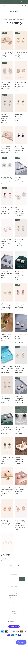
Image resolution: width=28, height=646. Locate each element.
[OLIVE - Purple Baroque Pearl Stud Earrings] (21, 292)
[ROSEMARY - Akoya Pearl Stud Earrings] (7, 260)
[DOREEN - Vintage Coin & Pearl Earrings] (7, 446)
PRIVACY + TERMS (14, 595)
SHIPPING (14, 591)
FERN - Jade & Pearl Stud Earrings (19, 116)
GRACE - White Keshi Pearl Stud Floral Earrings (6, 179)
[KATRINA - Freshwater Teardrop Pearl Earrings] (7, 103)
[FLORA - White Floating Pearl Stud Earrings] (21, 385)
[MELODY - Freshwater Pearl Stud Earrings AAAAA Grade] (21, 195)
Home (5, 19)
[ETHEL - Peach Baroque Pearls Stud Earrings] (7, 508)
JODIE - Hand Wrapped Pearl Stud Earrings (6, 148)
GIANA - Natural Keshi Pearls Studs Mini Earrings (7, 368)
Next (19, 565)
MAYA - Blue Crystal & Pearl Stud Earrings (19, 148)
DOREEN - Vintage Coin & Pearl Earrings (7, 459)
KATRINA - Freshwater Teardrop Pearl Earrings (6, 117)
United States (13, 621)
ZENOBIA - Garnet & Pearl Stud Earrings (7, 209)
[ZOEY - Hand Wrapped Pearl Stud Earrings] (21, 446)
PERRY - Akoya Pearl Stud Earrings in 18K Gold (6, 242)
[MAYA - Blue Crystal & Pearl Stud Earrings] (21, 135)
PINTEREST (14, 613)
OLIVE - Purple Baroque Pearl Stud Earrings (19, 306)
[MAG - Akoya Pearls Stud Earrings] (7, 542)
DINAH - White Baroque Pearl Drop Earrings (6, 398)
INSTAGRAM (14, 611)
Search (14, 600)
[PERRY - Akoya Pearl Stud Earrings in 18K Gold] (7, 228)
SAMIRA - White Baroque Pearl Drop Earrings (6, 336)
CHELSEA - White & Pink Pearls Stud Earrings (7, 429)
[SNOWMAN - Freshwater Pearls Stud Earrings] (21, 355)
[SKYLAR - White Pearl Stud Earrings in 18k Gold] (21, 260)
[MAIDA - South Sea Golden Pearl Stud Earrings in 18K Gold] (7, 476)
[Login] (23, 6)
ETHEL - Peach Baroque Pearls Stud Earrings (6, 522)
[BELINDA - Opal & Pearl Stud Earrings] (21, 228)
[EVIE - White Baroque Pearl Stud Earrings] (21, 165)
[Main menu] (2, 6)
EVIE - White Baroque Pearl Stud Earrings (19, 179)
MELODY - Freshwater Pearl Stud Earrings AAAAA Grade (20, 210)
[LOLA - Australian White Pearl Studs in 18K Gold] (21, 476)
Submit (22, 579)
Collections (12, 19)
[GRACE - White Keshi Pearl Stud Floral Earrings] (7, 165)
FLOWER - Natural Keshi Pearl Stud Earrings (7, 54)
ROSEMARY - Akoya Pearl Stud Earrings (7, 273)
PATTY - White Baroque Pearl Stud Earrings (6, 84)
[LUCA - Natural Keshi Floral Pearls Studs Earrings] (7, 292)
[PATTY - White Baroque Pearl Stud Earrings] (7, 70)
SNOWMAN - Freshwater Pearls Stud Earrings (21, 368)
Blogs (14, 602)
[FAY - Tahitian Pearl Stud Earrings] (21, 415)
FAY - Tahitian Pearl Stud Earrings (19, 429)
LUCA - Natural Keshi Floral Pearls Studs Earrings (7, 306)
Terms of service (14, 593)
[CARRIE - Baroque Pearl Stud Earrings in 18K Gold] (21, 70)
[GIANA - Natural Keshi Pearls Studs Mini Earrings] (7, 355)
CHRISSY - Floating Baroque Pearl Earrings (21, 54)
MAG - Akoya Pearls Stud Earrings (5, 556)
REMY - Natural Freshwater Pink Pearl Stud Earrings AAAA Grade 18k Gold (20, 523)
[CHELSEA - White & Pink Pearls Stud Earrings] (7, 415)
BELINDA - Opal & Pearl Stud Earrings (20, 241)
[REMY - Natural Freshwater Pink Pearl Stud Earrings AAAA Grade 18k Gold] (21, 508)
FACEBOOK (14, 609)
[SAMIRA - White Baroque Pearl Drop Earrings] (7, 322)
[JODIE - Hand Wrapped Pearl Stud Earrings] (7, 135)
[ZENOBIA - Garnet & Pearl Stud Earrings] (7, 195)
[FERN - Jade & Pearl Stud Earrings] (21, 103)
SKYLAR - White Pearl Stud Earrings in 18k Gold (19, 274)
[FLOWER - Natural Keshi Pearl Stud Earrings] (7, 40)
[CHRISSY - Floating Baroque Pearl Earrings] (21, 40)
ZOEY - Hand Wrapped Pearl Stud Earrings (20, 459)
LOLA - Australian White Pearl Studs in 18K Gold (20, 489)
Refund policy (14, 598)
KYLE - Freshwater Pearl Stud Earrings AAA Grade (20, 337)
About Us (14, 589)
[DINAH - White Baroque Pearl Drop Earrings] (7, 385)
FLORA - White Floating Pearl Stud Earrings (19, 398)
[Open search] (4, 6)
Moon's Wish (14, 11)
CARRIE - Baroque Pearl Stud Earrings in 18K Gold (20, 85)
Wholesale (14, 586)
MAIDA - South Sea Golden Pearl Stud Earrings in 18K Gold (7, 490)
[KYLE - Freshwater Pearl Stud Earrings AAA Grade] (21, 322)
